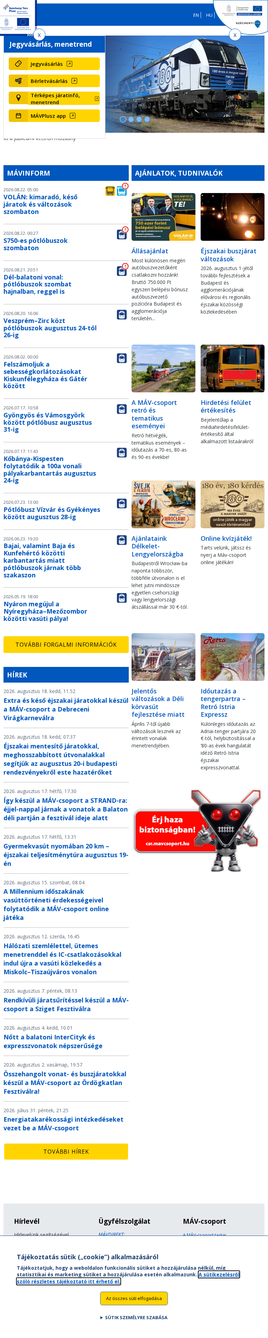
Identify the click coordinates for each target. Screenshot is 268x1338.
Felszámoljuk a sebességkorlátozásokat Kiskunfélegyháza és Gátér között (45, 375)
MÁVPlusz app (48, 115)
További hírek (66, 1151)
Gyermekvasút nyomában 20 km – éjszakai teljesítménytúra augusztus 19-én (65, 855)
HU (209, 15)
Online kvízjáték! (226, 538)
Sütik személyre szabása (136, 1317)
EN (196, 15)
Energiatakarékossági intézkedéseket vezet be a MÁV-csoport (63, 1123)
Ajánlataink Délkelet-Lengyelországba (158, 546)
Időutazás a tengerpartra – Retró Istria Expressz (223, 703)
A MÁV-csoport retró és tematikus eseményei (154, 414)
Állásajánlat (150, 251)
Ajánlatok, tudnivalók (179, 173)
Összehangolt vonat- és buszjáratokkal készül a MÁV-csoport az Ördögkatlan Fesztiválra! (64, 1082)
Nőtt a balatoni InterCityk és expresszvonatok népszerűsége (53, 1041)
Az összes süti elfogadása (134, 1298)
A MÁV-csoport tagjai (204, 1235)
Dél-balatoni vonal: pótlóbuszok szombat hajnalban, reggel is (37, 284)
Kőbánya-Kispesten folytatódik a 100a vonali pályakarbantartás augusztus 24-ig (49, 469)
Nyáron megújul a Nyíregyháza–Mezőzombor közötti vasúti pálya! (45, 611)
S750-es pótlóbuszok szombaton (35, 244)
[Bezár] (39, 35)
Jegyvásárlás (47, 63)
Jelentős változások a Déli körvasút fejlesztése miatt (158, 703)
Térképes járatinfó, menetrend (55, 98)
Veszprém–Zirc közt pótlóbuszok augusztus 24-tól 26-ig (50, 327)
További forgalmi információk (66, 644)
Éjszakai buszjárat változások (228, 255)
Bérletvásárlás (49, 80)
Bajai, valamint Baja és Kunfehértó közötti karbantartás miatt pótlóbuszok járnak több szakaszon (42, 560)
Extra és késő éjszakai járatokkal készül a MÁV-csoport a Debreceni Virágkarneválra (65, 709)
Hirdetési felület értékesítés (226, 406)
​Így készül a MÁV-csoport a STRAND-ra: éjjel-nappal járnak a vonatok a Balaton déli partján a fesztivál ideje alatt (65, 809)
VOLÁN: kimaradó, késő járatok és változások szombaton (40, 204)
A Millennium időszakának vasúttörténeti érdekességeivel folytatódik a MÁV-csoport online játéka (56, 904)
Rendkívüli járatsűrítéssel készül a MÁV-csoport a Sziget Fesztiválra (66, 1004)
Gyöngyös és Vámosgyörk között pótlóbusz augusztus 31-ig (47, 422)
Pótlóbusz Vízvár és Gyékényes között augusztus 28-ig (51, 513)
